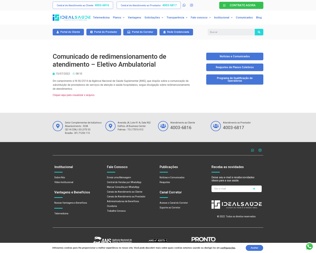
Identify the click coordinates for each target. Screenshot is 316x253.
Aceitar (254, 247)
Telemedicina (101, 17)
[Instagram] (191, 5)
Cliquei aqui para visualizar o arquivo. (74, 95)
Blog (259, 17)
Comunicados (244, 17)
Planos (117, 17)
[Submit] (254, 189)
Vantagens (134, 17)
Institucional (221, 17)
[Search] (259, 32)
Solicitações (152, 17)
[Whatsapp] (184, 5)
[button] (83, 5)
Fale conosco (199, 17)
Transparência (175, 17)
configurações (227, 247)
